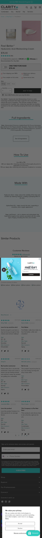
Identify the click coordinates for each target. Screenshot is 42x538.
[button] (4, 269)
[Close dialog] (40, 259)
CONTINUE (31, 274)
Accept (20, 523)
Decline (20, 528)
